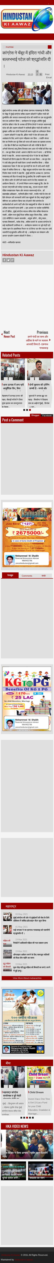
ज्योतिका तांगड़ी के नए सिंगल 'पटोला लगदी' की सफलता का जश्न (40, 1174)
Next (49, 369)
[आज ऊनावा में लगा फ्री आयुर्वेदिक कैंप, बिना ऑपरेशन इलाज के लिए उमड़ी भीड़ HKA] (13, 369)
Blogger (35, 415)
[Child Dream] (39, 1077)
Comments (27, 576)
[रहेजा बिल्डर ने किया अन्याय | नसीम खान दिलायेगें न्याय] (27, 1144)
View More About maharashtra (27, 978)
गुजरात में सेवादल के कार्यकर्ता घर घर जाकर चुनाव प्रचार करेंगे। (12, 1174)
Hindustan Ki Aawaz (16, 74)
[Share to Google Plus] (21, 371)
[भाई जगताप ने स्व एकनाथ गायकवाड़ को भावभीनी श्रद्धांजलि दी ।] (7, 929)
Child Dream (36, 1092)
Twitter (8, 260)
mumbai (9, 47)
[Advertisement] (27, 296)
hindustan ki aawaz (24, 1259)
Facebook (4, 260)
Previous (2, 369)
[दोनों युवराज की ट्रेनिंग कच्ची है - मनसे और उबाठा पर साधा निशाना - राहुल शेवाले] (39, 369)
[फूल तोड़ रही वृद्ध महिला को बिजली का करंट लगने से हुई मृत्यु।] (7, 967)
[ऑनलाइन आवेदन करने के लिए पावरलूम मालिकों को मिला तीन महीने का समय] (7, 954)
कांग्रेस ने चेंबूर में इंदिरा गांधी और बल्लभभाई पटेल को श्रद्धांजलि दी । (26, 59)
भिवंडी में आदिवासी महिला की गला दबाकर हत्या (30, 943)
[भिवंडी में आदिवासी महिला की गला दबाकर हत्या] (7, 942)
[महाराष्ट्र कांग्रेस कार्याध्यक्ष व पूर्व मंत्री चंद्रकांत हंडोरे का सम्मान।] (13, 1077)
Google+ (12, 260)
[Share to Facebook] (14, 371)
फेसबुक (10, 575)
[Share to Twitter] (18, 371)
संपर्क (44, 576)
